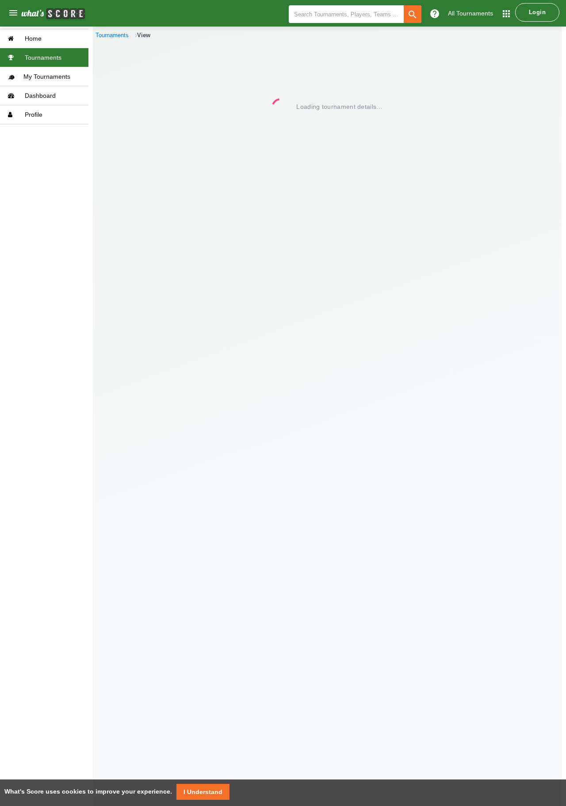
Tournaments (42, 57)
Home (32, 38)
